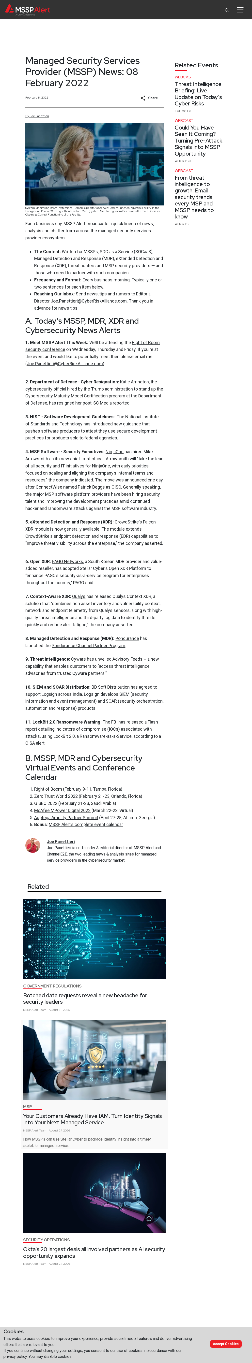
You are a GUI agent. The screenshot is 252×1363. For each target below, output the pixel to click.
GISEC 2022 (45, 803)
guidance (132, 423)
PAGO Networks (67, 561)
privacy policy (15, 1356)
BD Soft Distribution (111, 687)
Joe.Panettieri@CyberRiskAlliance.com (89, 301)
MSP (27, 1106)
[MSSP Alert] (27, 9)
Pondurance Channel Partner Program (88, 645)
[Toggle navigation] (240, 9)
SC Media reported (111, 403)
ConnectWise (49, 487)
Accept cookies (226, 1344)
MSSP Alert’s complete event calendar (86, 824)
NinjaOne (115, 451)
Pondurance (127, 638)
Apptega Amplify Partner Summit (66, 817)
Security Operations (46, 1240)
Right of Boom (48, 789)
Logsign (49, 694)
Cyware (78, 659)
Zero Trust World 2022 (56, 796)
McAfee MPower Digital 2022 (62, 810)
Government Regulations (52, 986)
